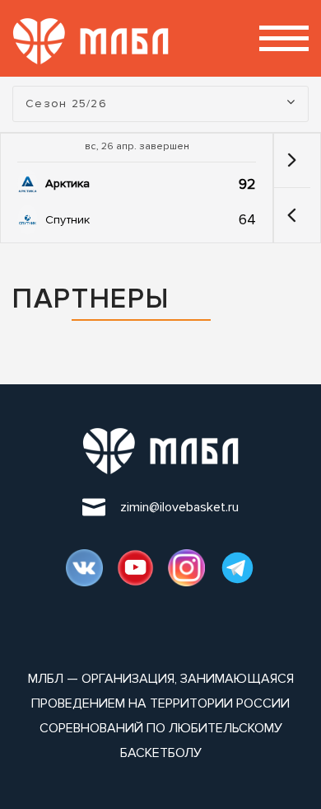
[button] (291, 215)
